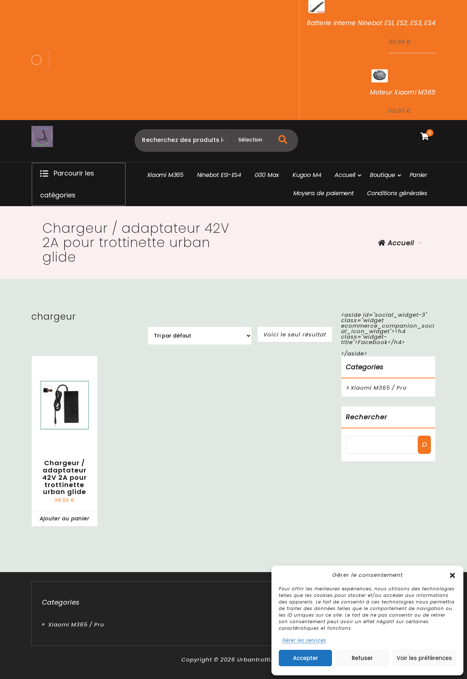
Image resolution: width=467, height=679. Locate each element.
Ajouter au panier (64, 518)
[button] (452, 574)
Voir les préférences (424, 658)
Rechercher (366, 416)
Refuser (362, 658)
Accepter (305, 658)
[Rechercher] (424, 445)
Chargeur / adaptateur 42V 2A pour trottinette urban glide (64, 477)
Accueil (400, 242)
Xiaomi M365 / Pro (379, 387)
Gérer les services (304, 640)
